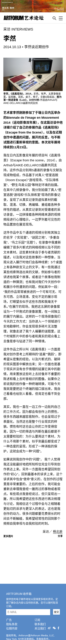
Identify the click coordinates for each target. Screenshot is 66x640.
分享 (60, 536)
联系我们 (40, 624)
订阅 (37, 619)
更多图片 (8, 536)
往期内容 (11, 628)
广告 (9, 619)
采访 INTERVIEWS (18, 29)
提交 (56, 612)
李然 (9, 38)
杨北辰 (57, 531)
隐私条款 (11, 624)
